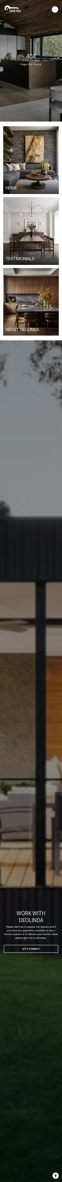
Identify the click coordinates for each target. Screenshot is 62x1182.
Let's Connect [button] (31, 948)
